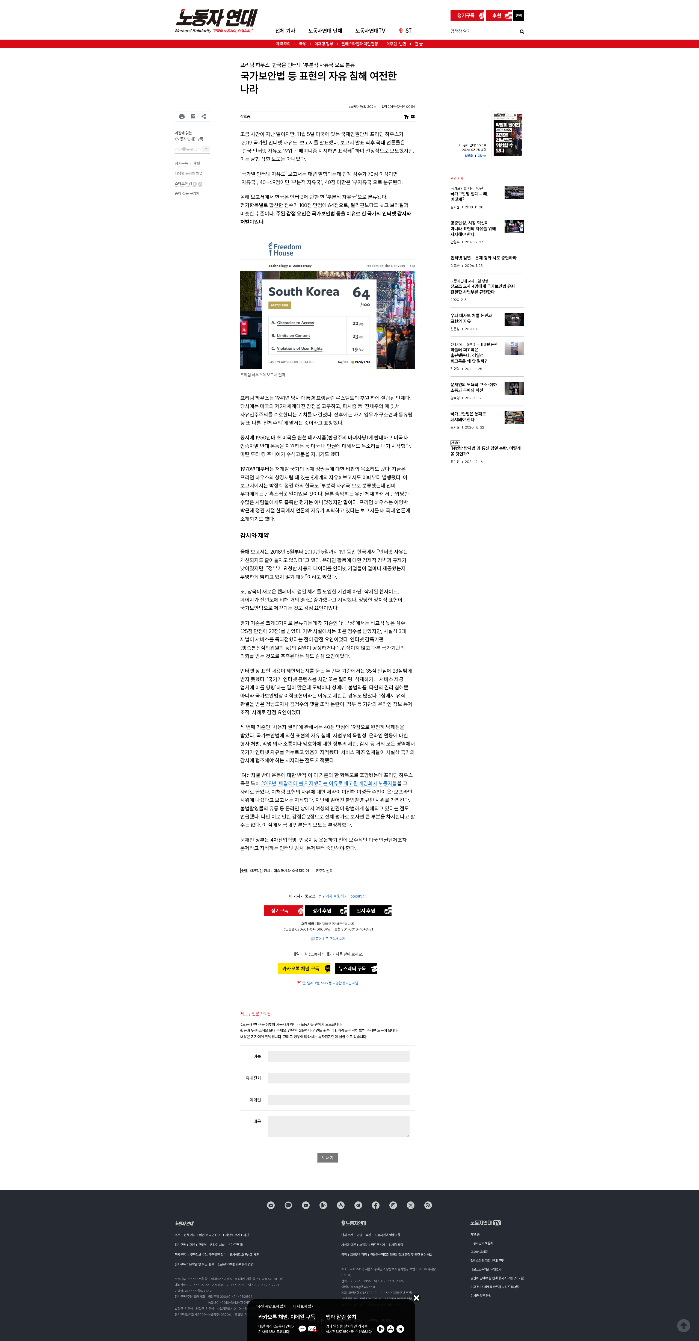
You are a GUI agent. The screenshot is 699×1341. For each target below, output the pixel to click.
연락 (519, 15)
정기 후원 (322, 911)
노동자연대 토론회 (481, 1243)
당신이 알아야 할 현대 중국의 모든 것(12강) (497, 1278)
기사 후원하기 (345, 896)
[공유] (204, 116)
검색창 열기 (461, 31)
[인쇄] (182, 116)
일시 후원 (366, 911)
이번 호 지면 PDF (210, 1235)
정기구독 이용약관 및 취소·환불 (194, 1264)
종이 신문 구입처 (187, 193)
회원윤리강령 (358, 1255)
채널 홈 (474, 1234)
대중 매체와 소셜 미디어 (291, 871)
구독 (206, 149)
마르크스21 (378, 1245)
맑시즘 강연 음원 (480, 1295)
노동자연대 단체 (325, 30)
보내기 (327, 1157)
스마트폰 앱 (184, 183)
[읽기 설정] (406, 116)
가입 (359, 1235)
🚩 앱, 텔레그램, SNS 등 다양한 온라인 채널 (327, 983)
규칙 (344, 1255)
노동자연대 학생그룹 (387, 1235)
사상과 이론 (348, 1245)
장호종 (245, 116)
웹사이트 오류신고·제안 (244, 1255)
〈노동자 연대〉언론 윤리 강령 (235, 1264)
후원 (497, 15)
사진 (246, 1235)
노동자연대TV (370, 30)
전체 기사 (285, 30)
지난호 (482, 156)
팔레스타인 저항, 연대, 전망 (487, 1261)
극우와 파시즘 (479, 1252)
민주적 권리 (324, 871)
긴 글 (419, 43)
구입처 (202, 1245)
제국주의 (283, 43)
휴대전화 (253, 1078)
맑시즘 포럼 (396, 1245)
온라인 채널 (217, 1245)
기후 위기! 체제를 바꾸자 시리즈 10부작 (495, 1287)
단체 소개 (347, 1235)
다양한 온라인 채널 (189, 173)
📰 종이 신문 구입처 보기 (327, 939)
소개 (177, 1235)
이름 (257, 1056)
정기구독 (466, 15)
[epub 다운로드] (193, 116)
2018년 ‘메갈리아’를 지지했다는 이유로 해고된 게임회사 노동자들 (329, 783)
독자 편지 (180, 1255)
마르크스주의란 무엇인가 (485, 1269)
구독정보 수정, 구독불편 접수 (208, 1255)
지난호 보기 (232, 1235)
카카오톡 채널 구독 (300, 968)
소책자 (363, 1245)
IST (408, 30)
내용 (257, 1121)
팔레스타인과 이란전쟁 (360, 43)
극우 (302, 43)
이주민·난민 (396, 43)
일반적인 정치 (260, 871)
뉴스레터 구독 (352, 968)
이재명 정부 (324, 43)
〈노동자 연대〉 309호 (363, 107)
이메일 (255, 1100)
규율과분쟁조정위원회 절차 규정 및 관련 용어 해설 (401, 1255)
